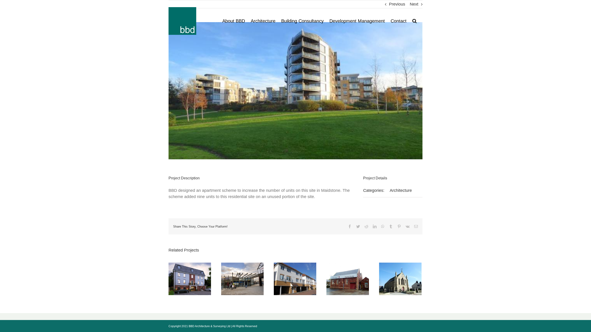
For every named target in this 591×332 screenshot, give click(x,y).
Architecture (401, 190)
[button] (414, 21)
